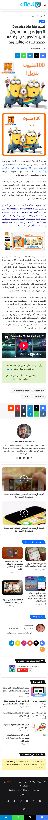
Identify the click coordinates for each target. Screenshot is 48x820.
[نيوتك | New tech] (30, 5)
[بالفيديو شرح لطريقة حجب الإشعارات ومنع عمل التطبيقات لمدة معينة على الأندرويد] (35, 583)
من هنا (9, 369)
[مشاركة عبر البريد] (23, 414)
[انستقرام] (16, 458)
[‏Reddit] (11, 408)
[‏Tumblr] (23, 408)
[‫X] (36, 55)
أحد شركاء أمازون (23, 790)
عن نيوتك (35, 790)
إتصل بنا (12, 790)
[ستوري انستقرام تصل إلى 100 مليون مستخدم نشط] (35, 554)
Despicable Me (20, 390)
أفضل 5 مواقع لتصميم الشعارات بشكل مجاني (16, 726)
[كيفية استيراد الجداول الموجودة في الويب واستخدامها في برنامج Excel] (38, 691)
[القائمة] (3, 6)
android (38, 390)
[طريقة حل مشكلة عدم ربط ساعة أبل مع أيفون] (38, 716)
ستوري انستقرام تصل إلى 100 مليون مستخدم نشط (35, 565)
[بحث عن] (44, 6)
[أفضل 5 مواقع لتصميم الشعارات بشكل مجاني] (38, 727)
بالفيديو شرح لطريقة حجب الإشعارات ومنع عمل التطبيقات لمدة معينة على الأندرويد (36, 597)
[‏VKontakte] (43, 414)
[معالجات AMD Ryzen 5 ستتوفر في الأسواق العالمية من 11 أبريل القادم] (12, 553)
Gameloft (37, 396)
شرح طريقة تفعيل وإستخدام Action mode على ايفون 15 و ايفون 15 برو (17, 738)
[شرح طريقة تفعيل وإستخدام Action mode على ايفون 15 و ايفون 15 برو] (38, 739)
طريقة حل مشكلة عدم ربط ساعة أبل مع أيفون (16, 714)
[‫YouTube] (20, 458)
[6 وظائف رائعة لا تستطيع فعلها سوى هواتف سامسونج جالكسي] (38, 705)
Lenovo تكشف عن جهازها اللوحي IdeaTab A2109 (12, 601)
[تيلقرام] (17, 55)
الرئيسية (40, 16)
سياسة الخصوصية (24, 794)
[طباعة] (17, 414)
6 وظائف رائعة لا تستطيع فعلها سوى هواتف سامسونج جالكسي (16, 702)
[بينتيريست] (17, 408)
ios (25, 396)
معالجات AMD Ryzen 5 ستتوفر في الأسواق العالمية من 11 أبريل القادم (14, 565)
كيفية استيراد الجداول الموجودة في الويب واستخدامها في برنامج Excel (16, 690)
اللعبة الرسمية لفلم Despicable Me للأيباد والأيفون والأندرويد (24, 168)
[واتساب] (23, 55)
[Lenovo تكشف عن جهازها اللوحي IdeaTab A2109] (12, 586)
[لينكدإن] (30, 55)
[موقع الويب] (31, 458)
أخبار (33, 16)
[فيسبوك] (43, 55)
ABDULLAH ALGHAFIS (24, 441)
